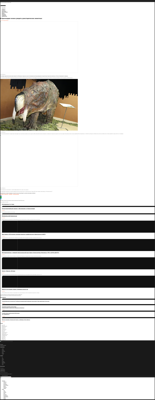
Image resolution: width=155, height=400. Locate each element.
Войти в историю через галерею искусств (15, 289)
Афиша (5, 388)
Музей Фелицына (21, 200)
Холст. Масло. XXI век (8, 271)
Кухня (3, 331)
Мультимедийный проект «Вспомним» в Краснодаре (18, 208)
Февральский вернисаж (9, 216)
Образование (4, 334)
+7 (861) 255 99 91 (2, 369)
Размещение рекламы (3, 345)
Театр (3, 338)
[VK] (77, 196)
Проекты (4, 14)
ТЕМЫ (3, 389)
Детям (3, 327)
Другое (3, 328)
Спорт (3, 336)
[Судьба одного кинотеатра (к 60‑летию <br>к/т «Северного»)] (11, 311)
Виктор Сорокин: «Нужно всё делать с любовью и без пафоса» (16, 319)
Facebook (2, 194)
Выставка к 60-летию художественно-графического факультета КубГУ (24, 234)
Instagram (10, 194)
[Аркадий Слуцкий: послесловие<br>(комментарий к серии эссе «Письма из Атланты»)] (11, 304)
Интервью (4, 11)
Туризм (3, 339)
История (4, 20)
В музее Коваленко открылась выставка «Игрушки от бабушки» (11, 294)
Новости (7, 20)
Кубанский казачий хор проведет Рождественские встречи (10, 295)
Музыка (3, 333)
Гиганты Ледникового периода (9, 200)
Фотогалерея (5, 12)
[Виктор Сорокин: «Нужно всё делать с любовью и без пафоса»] (5, 317)
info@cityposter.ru (2, 370)
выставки (2, 200)
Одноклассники (16, 194)
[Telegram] (77, 198)
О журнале (1, 344)
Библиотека (4, 16)
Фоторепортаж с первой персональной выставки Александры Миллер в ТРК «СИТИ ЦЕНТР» (30, 252)
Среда (3, 337)
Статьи (3, 349)
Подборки (4, 15)
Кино (3, 330)
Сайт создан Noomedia (5, 375)
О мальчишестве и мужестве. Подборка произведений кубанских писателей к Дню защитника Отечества (25, 301)
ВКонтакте (6, 194)
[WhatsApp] (77, 197)
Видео (3, 13)
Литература (4, 332)
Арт (2, 325)
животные (16, 200)
